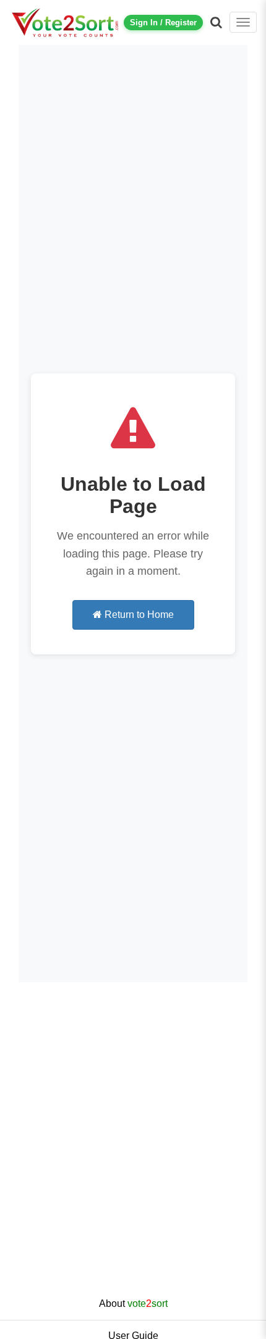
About (133, 1303)
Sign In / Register (163, 22)
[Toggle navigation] (243, 22)
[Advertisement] (133, 1149)
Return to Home (138, 614)
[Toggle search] (216, 22)
